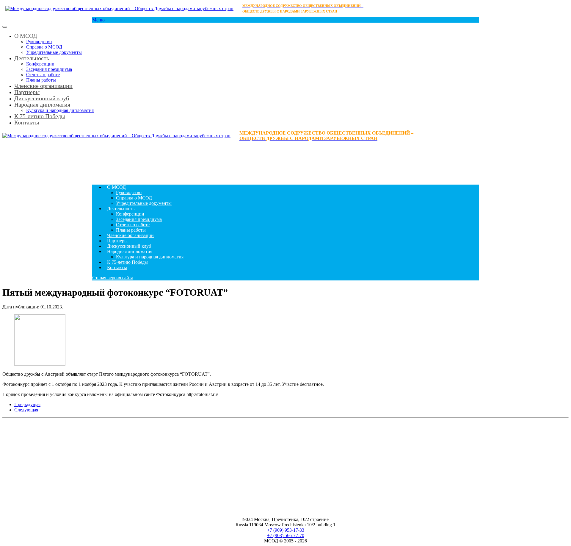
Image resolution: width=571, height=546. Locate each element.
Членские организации (43, 85)
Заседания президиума (49, 69)
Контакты (26, 122)
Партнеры (117, 240)
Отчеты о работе (43, 74)
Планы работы (131, 230)
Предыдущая (27, 404)
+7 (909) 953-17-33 (285, 530)
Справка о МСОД (44, 46)
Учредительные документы (54, 52)
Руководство (39, 41)
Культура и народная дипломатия (149, 256)
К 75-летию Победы (39, 116)
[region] (285, 160)
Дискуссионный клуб (129, 246)
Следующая (26, 409)
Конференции (40, 63)
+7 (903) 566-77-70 (285, 535)
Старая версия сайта (112, 277)
